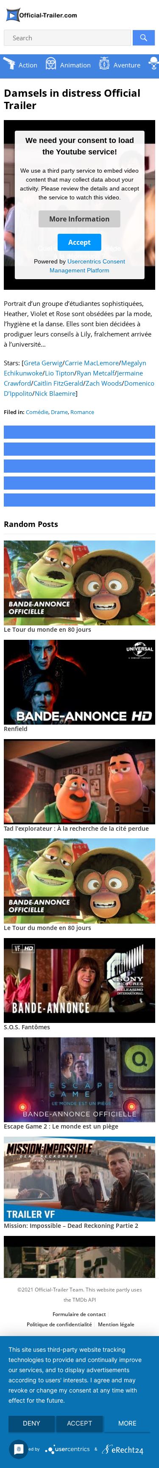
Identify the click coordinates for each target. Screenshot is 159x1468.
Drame (59, 412)
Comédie (37, 412)
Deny (31, 1423)
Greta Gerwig (43, 363)
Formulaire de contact (79, 1314)
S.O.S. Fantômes (27, 1027)
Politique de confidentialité (59, 1324)
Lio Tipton (59, 373)
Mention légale (116, 1324)
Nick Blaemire (55, 393)
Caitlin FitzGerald (58, 383)
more (127, 1423)
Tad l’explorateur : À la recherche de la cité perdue (76, 828)
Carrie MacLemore (92, 363)
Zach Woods (104, 383)
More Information (79, 219)
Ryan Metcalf (95, 373)
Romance (82, 412)
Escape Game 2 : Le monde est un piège (61, 1126)
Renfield (16, 729)
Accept (79, 242)
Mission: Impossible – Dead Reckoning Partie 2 (71, 1225)
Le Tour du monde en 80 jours (47, 629)
